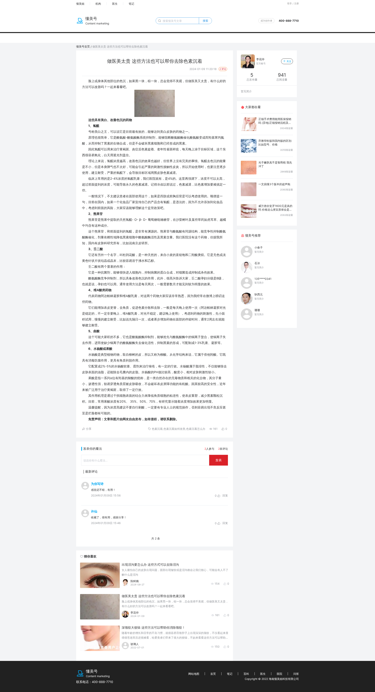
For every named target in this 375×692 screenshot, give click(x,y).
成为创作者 (266, 20)
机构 (98, 3)
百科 (246, 673)
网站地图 (193, 673)
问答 (296, 673)
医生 (115, 3)
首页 (213, 673)
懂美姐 (80, 3)
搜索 (205, 20)
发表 (218, 460)
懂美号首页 (83, 46)
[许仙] (85, 517)
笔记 (131, 3)
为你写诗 (97, 484)
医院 (279, 673)
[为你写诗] (85, 489)
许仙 (94, 511)
